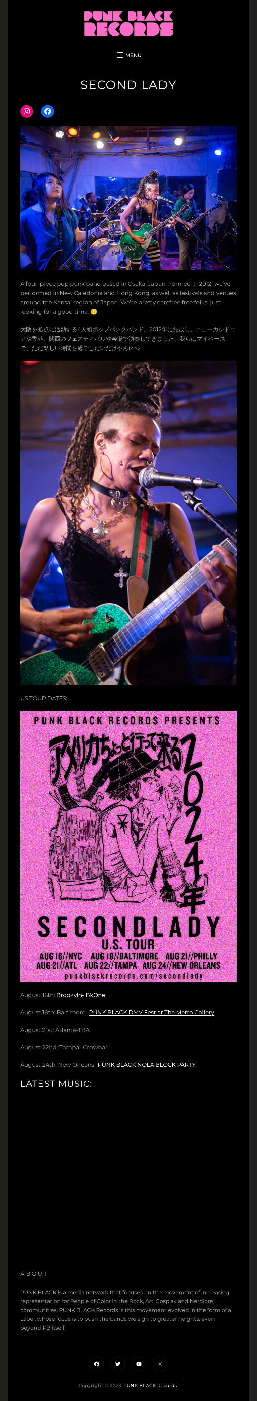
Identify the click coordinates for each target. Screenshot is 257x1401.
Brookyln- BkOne (80, 995)
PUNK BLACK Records (150, 1385)
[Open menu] (128, 55)
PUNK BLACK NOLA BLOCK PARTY (147, 1064)
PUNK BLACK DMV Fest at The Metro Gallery (151, 1012)
